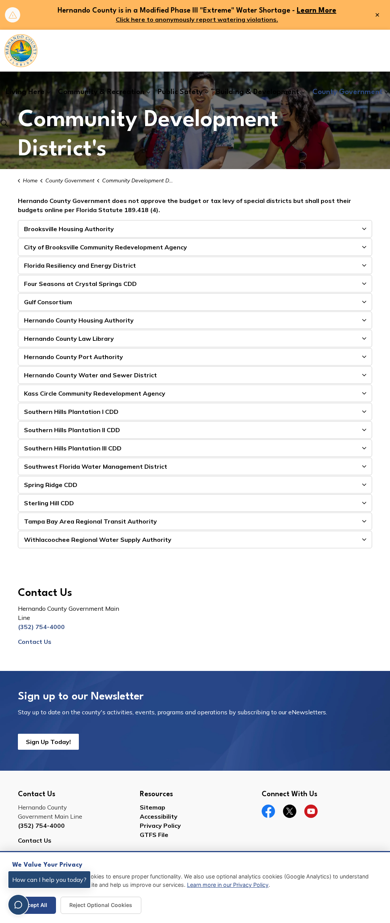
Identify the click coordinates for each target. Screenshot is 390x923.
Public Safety (180, 92)
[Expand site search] (4, 123)
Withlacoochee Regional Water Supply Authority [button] (97, 539)
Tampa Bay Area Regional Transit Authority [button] (90, 521)
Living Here (25, 92)
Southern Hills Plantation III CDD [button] (72, 448)
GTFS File (154, 834)
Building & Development (257, 92)
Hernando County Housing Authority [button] (79, 320)
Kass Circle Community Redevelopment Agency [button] (94, 393)
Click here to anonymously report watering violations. (197, 19)
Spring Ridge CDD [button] (50, 485)
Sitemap (152, 807)
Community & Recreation (101, 92)
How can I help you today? (49, 879)
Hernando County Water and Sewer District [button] (90, 375)
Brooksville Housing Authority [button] (69, 229)
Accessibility (158, 816)
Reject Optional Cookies (100, 905)
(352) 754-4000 (41, 627)
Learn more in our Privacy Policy (228, 884)
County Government (347, 92)
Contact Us (34, 641)
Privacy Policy (160, 825)
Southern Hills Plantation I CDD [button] (71, 411)
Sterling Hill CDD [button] (49, 503)
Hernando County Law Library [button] (69, 338)
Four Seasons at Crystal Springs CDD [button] (80, 283)
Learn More (316, 10)
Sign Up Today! (48, 742)
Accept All (34, 905)
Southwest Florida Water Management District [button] (95, 466)
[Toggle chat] (18, 904)
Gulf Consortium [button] (48, 302)
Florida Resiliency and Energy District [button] (80, 265)
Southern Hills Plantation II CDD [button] (72, 430)
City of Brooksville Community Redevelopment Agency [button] (105, 247)
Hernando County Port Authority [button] (73, 357)
